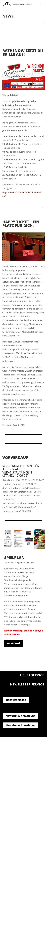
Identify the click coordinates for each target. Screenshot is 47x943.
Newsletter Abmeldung (20, 725)
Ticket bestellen (16, 699)
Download (13, 643)
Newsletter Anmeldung (20, 716)
